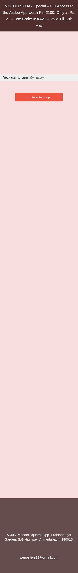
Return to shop (39, 97)
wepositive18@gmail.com (39, 557)
